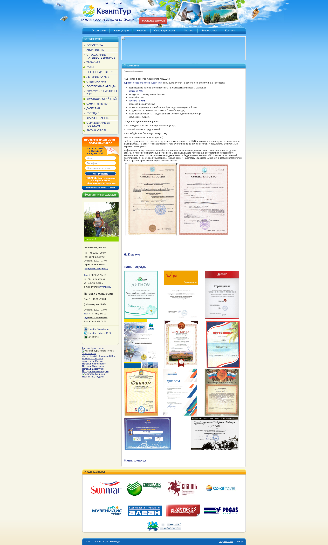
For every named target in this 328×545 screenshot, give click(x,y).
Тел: (88, 275)
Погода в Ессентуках (93, 369)
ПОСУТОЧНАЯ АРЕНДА (101, 86)
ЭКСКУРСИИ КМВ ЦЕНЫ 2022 (101, 92)
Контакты (230, 30)
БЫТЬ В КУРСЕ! (96, 130)
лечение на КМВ (137, 100)
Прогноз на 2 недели (93, 376)
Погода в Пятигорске (93, 366)
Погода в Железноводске (95, 371)
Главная (127, 71)
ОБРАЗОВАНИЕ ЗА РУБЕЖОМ (98, 124)
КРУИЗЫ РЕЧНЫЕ (97, 117)
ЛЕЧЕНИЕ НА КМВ (97, 76)
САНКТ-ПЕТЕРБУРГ (98, 103)
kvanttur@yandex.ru (98, 329)
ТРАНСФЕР (93, 62)
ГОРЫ (90, 67)
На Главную (132, 254)
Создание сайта (226, 542)
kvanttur (92, 333)
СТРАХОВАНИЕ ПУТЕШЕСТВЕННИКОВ (100, 56)
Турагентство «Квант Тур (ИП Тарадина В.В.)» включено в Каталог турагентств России (98, 357)
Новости (141, 30)
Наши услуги (121, 30)
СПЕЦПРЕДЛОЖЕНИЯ (100, 72)
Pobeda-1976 (104, 333)
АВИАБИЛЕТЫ (95, 50)
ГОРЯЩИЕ (92, 113)
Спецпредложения (165, 30)
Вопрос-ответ (209, 30)
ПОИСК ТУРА (94, 45)
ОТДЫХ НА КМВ (96, 81)
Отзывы (189, 30)
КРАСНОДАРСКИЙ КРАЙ (101, 98)
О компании (99, 30)
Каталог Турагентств (93, 348)
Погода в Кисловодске (94, 363)
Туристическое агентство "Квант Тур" (143, 82)
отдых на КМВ (136, 91)
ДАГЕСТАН (93, 108)
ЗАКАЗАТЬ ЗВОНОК (153, 20)
